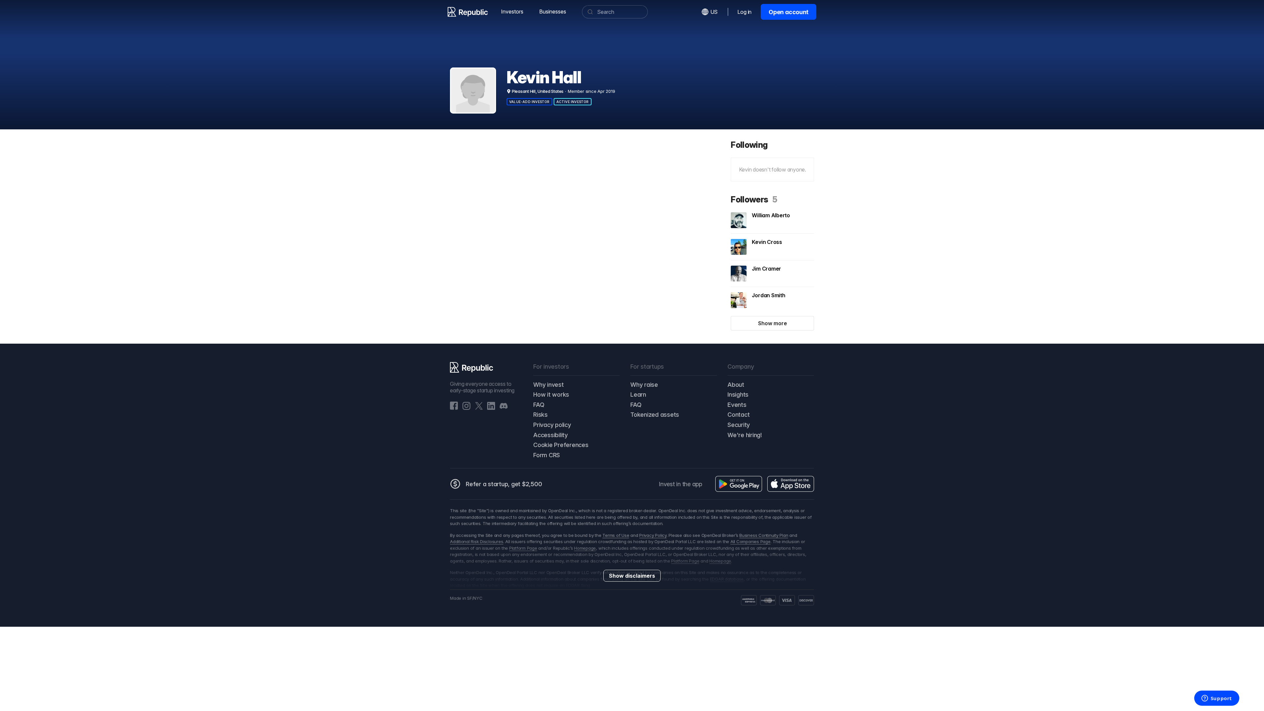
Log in (744, 12)
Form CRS (546, 455)
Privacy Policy (653, 535)
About (735, 384)
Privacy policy (552, 424)
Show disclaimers (632, 575)
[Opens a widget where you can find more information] (1216, 699)
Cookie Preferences (561, 444)
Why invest (548, 384)
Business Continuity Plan (763, 535)
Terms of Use (615, 535)
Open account (788, 12)
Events (737, 404)
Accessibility (550, 435)
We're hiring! (744, 435)
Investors (512, 11)
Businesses (552, 11)
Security (738, 424)
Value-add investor (529, 102)
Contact (738, 414)
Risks (540, 414)
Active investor (572, 102)
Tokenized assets (654, 414)
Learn (638, 394)
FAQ (538, 404)
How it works (551, 394)
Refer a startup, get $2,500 (504, 484)
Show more (772, 323)
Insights (738, 394)
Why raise (644, 384)
